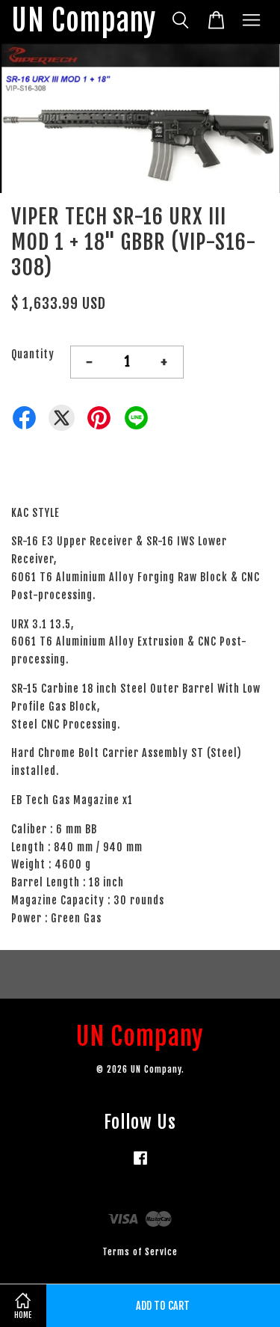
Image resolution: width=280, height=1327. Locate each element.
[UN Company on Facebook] (140, 1165)
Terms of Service (140, 1251)
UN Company (83, 21)
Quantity (33, 354)
